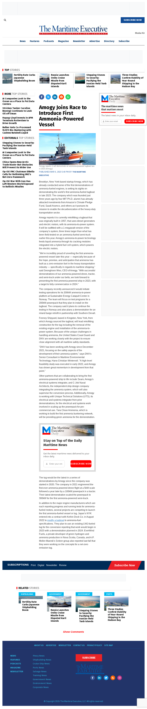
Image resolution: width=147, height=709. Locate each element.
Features (34, 41)
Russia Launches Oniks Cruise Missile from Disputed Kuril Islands (60, 81)
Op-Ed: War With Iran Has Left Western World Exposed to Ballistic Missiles (17, 184)
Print (33, 565)
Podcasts (49, 41)
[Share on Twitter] (48, 96)
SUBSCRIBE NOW (133, 20)
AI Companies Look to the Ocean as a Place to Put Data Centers (18, 101)
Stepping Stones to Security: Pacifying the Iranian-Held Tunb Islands (96, 81)
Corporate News (41, 687)
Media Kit (140, 33)
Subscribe (124, 41)
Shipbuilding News (42, 659)
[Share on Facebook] (41, 96)
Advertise (94, 41)
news (23, 41)
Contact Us (79, 645)
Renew (62, 565)
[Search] (5, 20)
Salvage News (40, 671)
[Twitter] (106, 678)
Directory (109, 41)
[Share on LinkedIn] (54, 96)
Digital (41, 565)
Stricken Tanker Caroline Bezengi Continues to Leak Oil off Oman (17, 111)
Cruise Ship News (41, 663)
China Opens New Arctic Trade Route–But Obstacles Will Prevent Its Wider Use (17, 165)
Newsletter (79, 41)
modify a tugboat (55, 520)
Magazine (63, 41)
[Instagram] (119, 678)
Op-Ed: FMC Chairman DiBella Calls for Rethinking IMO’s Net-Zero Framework (18, 174)
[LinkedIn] (99, 678)
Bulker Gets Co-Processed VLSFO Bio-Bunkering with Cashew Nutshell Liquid (16, 130)
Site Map (108, 645)
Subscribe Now (80, 464)
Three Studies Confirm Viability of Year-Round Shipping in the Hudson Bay (132, 81)
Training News (40, 675)
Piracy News (39, 655)
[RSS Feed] (113, 678)
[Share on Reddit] (61, 96)
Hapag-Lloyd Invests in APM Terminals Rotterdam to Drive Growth (17, 120)
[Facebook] (92, 678)
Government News (42, 679)
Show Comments (73, 631)
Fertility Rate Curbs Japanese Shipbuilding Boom (30, 605)
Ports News (38, 667)
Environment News (42, 683)
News (13, 655)
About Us (39, 645)
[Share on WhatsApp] (68, 96)
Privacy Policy (94, 645)
